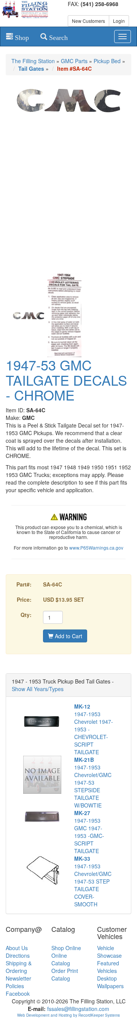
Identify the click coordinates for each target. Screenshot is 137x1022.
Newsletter (18, 978)
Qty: (26, 614)
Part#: (24, 584)
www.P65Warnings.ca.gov (96, 547)
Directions (18, 955)
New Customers (88, 20)
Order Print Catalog (64, 974)
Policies (15, 986)
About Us (17, 948)
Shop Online (66, 948)
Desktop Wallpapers (110, 982)
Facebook (18, 993)
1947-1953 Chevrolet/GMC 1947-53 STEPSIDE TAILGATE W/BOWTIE (93, 782)
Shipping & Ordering (19, 966)
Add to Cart (67, 636)
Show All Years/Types (38, 689)
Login (119, 20)
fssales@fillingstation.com (78, 1008)
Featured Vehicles (108, 966)
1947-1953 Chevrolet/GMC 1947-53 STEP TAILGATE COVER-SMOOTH (93, 881)
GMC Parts (74, 61)
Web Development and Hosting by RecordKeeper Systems (68, 1015)
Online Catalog (60, 959)
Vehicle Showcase (109, 951)
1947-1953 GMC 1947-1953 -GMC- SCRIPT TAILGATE (89, 832)
